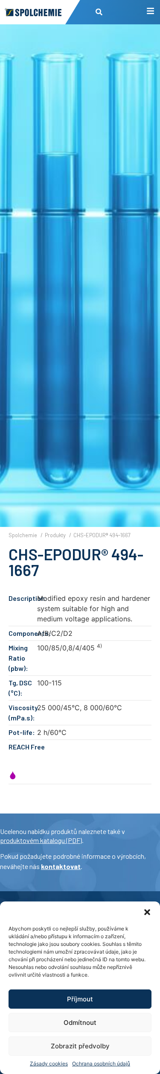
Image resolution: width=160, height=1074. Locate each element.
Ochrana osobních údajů (101, 1063)
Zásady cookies (49, 1063)
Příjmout (80, 999)
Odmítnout (80, 1022)
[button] (147, 912)
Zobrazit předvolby (80, 1046)
